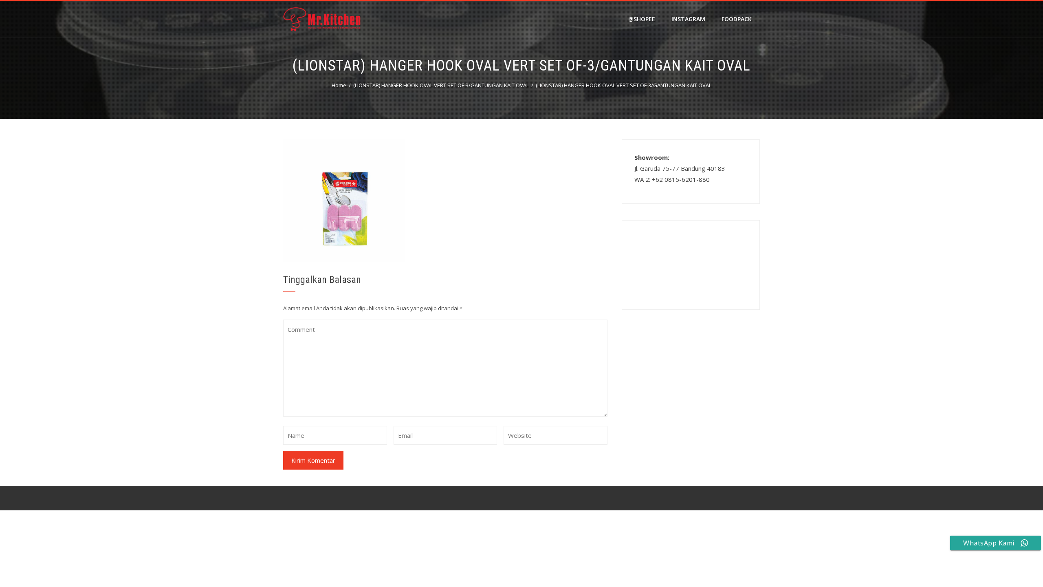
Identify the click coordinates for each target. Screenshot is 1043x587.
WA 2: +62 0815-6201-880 (672, 179)
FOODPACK (737, 19)
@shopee (641, 19)
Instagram (688, 19)
